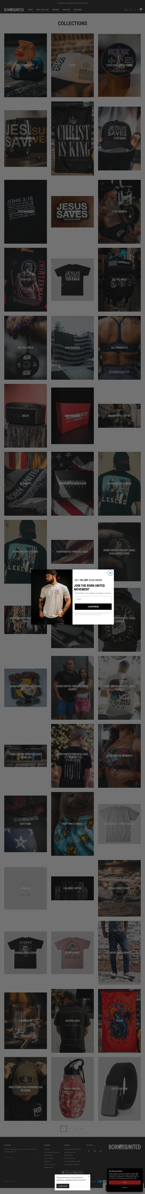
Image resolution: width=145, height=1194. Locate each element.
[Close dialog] (110, 573)
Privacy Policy (133, 1178)
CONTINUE (93, 606)
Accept (124, 1182)
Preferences (124, 1187)
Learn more (63, 1186)
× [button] (88, 1176)
